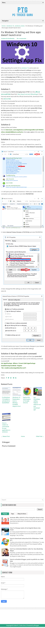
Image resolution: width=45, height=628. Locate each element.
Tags (12, 514)
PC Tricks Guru (21, 625)
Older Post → (40, 436)
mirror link (7, 99)
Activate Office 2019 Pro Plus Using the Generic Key (27, 517)
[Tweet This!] (8, 378)
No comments (21, 38)
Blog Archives (22, 514)
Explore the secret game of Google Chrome (27, 400)
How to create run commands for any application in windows (6, 427)
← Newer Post (5, 436)
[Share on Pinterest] (13, 378)
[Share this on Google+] (11, 378)
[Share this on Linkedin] (16, 378)
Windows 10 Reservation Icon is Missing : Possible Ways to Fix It (17, 402)
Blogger (36, 625)
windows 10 (10, 26)
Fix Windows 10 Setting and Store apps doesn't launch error (21, 33)
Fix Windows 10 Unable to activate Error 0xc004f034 (6, 400)
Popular (5, 514)
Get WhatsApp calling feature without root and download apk (37, 404)
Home (3, 26)
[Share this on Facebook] (6, 378)
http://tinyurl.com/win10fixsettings (27, 94)
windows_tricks (19, 26)
